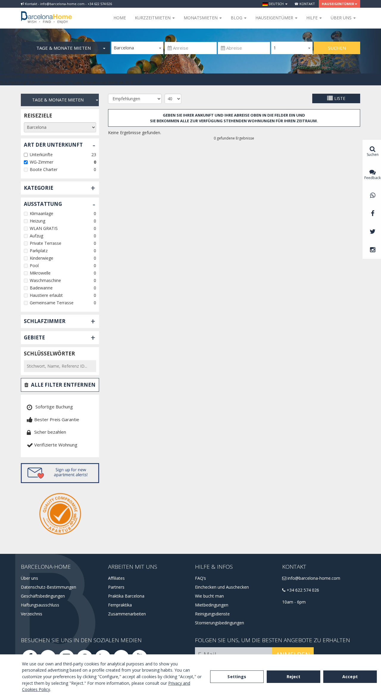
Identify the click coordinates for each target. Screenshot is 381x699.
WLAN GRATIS (44, 228)
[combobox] (137, 48)
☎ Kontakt (304, 3)
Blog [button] (237, 18)
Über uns (29, 578)
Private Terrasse (45, 243)
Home (119, 18)
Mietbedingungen (211, 605)
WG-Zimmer (41, 162)
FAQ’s (200, 578)
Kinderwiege (41, 258)
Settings (236, 676)
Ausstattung (43, 203)
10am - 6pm (294, 602)
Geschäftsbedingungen (43, 596)
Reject (294, 676)
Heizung (37, 221)
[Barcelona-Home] (46, 13)
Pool (34, 265)
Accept (350, 676)
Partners (116, 587)
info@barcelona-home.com (313, 578)
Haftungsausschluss (40, 605)
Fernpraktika (120, 605)
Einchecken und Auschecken (222, 587)
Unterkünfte (41, 154)
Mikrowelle (40, 273)
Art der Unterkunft (53, 144)
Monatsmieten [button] (201, 18)
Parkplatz (39, 250)
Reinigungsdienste (212, 614)
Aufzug (36, 236)
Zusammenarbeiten (127, 614)
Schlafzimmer (44, 321)
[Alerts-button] (60, 473)
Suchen (337, 48)
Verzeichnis (31, 614)
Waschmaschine (45, 280)
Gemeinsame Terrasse (52, 302)
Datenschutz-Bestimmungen (48, 587)
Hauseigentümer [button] (338, 3)
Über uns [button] (342, 18)
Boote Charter (43, 169)
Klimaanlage (41, 213)
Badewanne (41, 288)
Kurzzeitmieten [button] (153, 18)
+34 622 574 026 (302, 590)
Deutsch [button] (276, 3)
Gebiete (34, 337)
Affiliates (116, 578)
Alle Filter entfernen (63, 384)
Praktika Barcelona (126, 596)
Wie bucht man (209, 596)
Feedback (372, 177)
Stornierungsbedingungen (219, 623)
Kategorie (38, 187)
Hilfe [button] (312, 18)
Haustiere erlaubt (46, 295)
